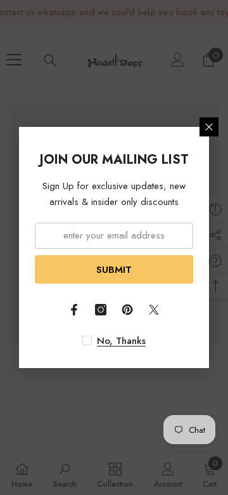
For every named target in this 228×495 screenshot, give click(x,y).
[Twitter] (154, 309)
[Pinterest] (127, 309)
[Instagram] (100, 309)
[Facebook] (74, 309)
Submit (114, 270)
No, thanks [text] (121, 341)
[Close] (209, 126)
